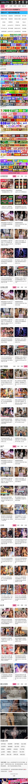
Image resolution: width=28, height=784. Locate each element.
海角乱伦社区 (17, 28)
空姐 (16, 281)
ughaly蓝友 (24, 19)
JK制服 (20, 542)
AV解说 (9, 751)
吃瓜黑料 (10, 743)
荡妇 (3, 623)
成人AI (24, 6)
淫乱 (22, 281)
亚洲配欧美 (6, 623)
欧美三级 (22, 754)
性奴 (22, 580)
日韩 (11, 6)
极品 (8, 422)
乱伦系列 (6, 245)
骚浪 (10, 422)
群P (20, 281)
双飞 (16, 678)
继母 (18, 599)
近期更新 (4, 176)
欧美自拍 (5, 641)
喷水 (10, 244)
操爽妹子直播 (4, 19)
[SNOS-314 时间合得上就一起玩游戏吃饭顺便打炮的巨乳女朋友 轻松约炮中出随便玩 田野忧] (7, 571)
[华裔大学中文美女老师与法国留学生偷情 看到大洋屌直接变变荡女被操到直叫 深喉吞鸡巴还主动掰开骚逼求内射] (7, 613)
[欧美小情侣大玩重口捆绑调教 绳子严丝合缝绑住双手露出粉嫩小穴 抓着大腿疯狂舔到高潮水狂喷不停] (7, 650)
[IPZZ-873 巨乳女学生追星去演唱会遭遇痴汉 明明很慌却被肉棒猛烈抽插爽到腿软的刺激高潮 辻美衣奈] (21, 533)
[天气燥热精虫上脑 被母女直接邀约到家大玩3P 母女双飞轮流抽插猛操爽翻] (7, 668)
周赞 (22, 287)
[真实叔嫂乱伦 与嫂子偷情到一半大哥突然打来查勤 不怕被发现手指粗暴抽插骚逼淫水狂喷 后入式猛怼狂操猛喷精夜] (7, 472)
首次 (10, 599)
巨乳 (8, 281)
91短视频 (24, 28)
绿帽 (4, 519)
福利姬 (4, 225)
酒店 (2, 500)
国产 (6, 6)
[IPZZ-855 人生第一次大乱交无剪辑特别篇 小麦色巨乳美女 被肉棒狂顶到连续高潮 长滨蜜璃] (7, 590)
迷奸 (4, 281)
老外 (10, 622)
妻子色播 (24, 15)
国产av (23, 746)
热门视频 (4, 366)
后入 (8, 244)
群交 (8, 384)
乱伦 (18, 422)
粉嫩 (8, 659)
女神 (6, 500)
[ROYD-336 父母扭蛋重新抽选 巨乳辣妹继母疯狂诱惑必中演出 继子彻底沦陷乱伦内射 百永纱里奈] (21, 590)
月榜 (26, 176)
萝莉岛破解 (10, 28)
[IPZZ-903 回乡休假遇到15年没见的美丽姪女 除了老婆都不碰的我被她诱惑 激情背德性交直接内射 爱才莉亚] (7, 552)
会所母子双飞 (11, 31)
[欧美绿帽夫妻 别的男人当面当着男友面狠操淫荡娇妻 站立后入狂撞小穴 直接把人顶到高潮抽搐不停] (21, 650)
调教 (18, 580)
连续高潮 (21, 561)
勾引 (22, 384)
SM (16, 580)
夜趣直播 (11, 15)
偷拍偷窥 (10, 746)
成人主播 (23, 743)
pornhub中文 (10, 25)
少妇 (8, 519)
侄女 (8, 561)
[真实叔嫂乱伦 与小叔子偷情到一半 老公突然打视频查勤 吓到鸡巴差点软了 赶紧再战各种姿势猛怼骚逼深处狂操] (21, 510)
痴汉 (16, 542)
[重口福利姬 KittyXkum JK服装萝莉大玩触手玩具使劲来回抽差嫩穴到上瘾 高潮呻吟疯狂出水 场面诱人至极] (21, 491)
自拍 (18, 384)
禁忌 (24, 622)
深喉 (8, 500)
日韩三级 (16, 754)
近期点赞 (4, 287)
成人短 (18, 263)
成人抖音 (17, 746)
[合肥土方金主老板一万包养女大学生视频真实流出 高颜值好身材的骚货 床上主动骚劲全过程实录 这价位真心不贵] (21, 472)
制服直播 (11, 19)
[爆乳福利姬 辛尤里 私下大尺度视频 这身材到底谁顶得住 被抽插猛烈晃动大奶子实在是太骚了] (7, 454)
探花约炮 (4, 520)
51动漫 (17, 22)
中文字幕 (5, 282)
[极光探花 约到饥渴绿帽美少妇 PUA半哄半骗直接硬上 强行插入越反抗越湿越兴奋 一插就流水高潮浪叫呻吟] (7, 510)
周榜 (22, 176)
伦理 (19, 6)
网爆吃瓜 (19, 244)
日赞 (18, 287)
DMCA (24, 769)
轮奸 (2, 281)
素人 (3, 245)
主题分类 (4, 741)
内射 (6, 561)
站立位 (18, 659)
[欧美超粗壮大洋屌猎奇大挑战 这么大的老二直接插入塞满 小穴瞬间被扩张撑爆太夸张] (7, 632)
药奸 (6, 281)
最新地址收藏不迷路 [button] (14, 173)
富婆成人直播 (17, 19)
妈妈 (18, 622)
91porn (24, 22)
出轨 (4, 244)
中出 (22, 678)
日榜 (18, 176)
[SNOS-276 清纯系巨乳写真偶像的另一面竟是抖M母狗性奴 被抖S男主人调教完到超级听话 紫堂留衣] (21, 571)
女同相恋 (5, 263)
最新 (14, 176)
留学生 (7, 622)
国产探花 (17, 743)
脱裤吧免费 (3, 31)
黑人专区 (19, 641)
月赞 (26, 287)
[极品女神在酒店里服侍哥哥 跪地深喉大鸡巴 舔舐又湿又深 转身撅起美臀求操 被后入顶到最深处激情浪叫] (7, 491)
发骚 (10, 281)
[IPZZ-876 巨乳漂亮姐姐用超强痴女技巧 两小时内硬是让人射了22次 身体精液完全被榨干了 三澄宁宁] (21, 552)
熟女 (2, 384)
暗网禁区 (11, 22)
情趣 (6, 659)
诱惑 (24, 599)
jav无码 (3, 751)
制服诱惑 (5, 422)
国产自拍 (20, 404)
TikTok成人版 (4, 28)
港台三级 (9, 754)
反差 (6, 519)
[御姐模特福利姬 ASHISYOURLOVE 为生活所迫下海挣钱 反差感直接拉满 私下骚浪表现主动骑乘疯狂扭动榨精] (21, 454)
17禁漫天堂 (17, 25)
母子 (16, 422)
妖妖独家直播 (17, 31)
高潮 (23, 542)
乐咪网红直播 (17, 15)
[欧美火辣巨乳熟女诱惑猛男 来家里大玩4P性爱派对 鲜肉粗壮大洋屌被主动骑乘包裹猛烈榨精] (21, 613)
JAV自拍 (16, 749)
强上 (2, 519)
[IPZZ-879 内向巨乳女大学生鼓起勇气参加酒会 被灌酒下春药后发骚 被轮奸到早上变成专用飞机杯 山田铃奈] (7, 533)
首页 (2, 6)
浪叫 (17, 404)
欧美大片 (15, 751)
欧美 (15, 6)
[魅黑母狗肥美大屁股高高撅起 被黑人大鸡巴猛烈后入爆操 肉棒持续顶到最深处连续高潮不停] (21, 632)
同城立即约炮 (4, 15)
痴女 (16, 561)
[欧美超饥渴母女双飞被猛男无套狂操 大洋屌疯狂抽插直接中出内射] (21, 668)
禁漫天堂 (24, 25)
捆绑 (2, 659)
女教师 (4, 622)
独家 (2, 225)
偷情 (2, 244)
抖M (20, 580)
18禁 (14, 775)
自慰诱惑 (9, 749)
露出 (18, 281)
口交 (20, 384)
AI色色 (3, 22)
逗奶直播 (24, 31)
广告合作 (10, 771)
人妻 (6, 244)
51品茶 (3, 25)
